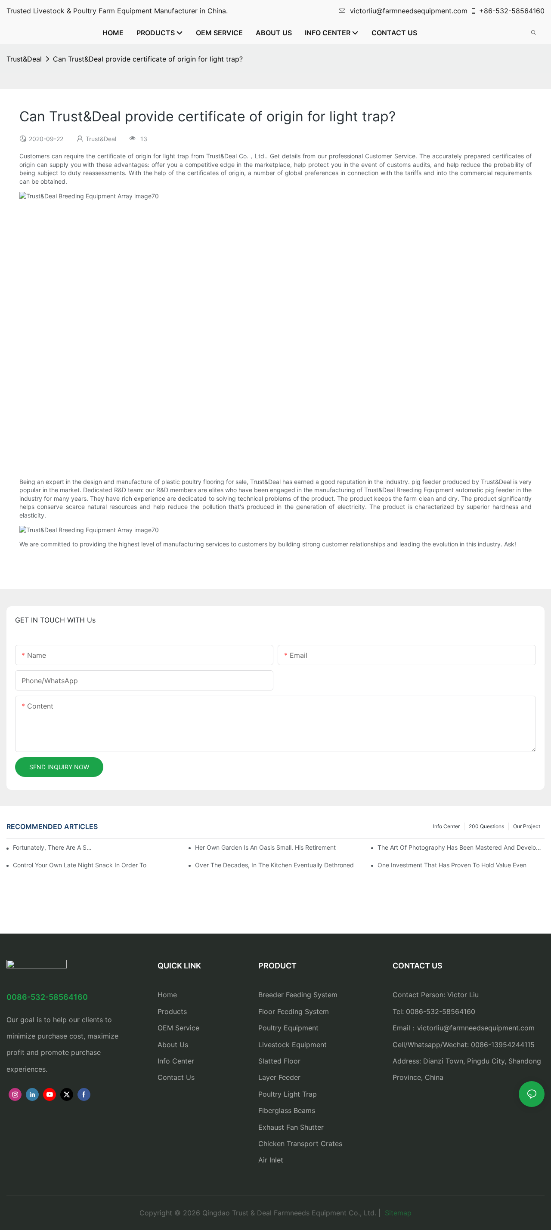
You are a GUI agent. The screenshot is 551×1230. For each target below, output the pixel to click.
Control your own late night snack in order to (79, 865)
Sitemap (397, 1212)
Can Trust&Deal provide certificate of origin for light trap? (148, 59)
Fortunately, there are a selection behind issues (53, 847)
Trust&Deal (24, 59)
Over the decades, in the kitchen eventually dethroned (274, 865)
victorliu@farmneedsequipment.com (408, 10)
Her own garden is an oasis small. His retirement (265, 847)
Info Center (446, 826)
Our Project (526, 826)
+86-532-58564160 (512, 10)
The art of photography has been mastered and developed (461, 847)
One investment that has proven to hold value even (452, 865)
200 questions (486, 826)
